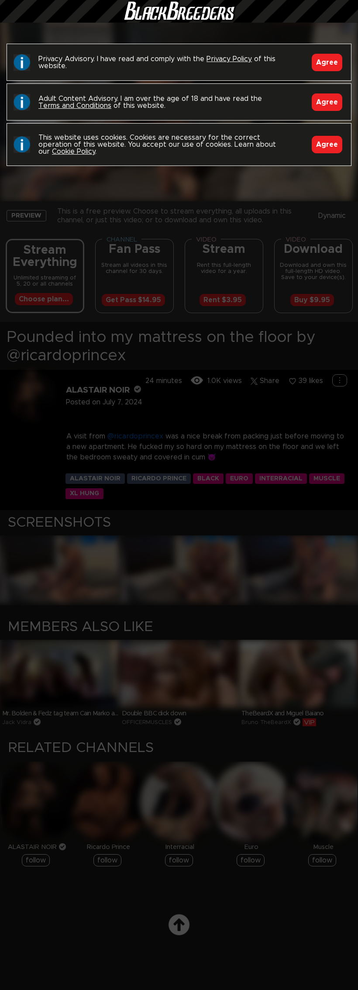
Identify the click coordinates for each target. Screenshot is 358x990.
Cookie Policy (73, 151)
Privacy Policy (229, 58)
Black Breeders (179, 19)
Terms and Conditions (74, 105)
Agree (327, 62)
